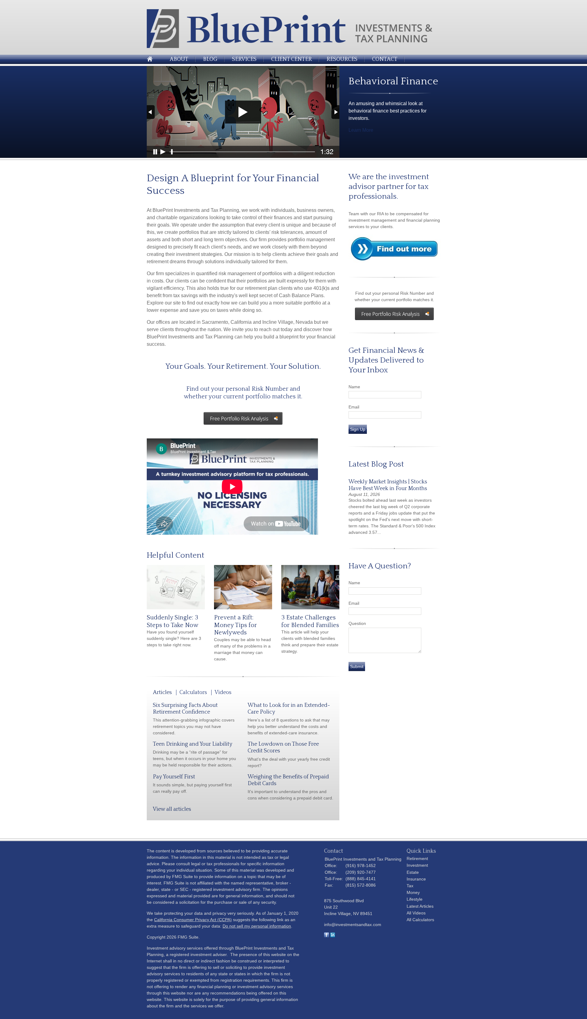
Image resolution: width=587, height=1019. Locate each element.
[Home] (293, 46)
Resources (342, 59)
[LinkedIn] (332, 935)
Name (354, 386)
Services (244, 59)
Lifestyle (415, 899)
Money (413, 892)
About (179, 59)
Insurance (416, 879)
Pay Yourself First (174, 777)
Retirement (417, 858)
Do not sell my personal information (257, 926)
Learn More (361, 130)
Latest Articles (420, 906)
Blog (210, 59)
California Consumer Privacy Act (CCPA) (193, 919)
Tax (410, 885)
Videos (223, 692)
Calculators (193, 692)
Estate (413, 872)
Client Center (291, 59)
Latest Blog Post (376, 464)
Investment (417, 865)
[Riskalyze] (394, 314)
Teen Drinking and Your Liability (192, 744)
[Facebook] (326, 935)
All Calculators (420, 919)
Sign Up (357, 429)
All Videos (416, 912)
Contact (384, 59)
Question (357, 623)
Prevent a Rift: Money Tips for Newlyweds (235, 625)
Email (354, 406)
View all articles (172, 809)
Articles (162, 692)
